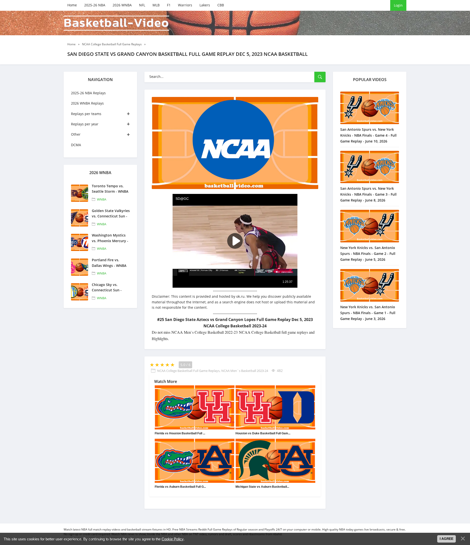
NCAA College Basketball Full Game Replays (188, 370)
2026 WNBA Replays (87, 103)
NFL (142, 5)
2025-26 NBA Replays (88, 93)
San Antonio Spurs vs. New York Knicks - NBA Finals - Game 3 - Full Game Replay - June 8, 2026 (368, 194)
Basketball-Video (116, 23)
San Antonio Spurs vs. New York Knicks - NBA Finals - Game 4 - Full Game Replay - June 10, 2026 (368, 135)
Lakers (205, 5)
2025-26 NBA (94, 5)
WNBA (101, 199)
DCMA (76, 144)
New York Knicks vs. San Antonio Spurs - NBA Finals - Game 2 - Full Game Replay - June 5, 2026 (367, 253)
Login (398, 5)
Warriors (185, 5)
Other (76, 134)
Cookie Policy (173, 539)
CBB (220, 5)
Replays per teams (86, 113)
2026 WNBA (122, 5)
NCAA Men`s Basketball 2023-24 (244, 370)
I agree (446, 539)
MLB (156, 5)
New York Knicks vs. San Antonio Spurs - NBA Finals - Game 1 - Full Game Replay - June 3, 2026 (367, 313)
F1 (169, 5)
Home (72, 5)
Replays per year (84, 124)
